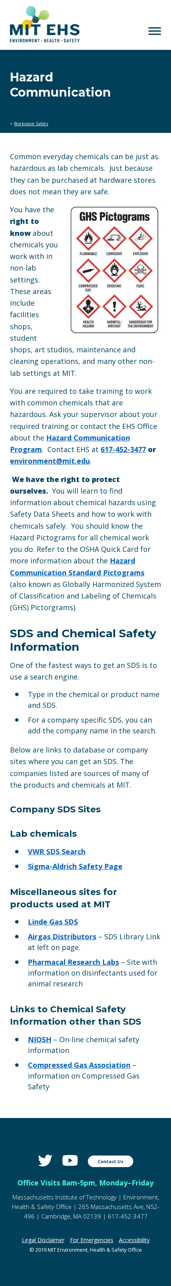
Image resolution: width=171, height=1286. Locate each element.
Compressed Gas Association (79, 1065)
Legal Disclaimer (43, 1240)
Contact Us (110, 1161)
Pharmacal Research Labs (73, 962)
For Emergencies (91, 1240)
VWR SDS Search (57, 851)
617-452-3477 (123, 449)
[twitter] (45, 1160)
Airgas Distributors (62, 936)
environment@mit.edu (50, 461)
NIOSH (39, 1039)
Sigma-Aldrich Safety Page (75, 866)
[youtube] (70, 1160)
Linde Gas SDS (53, 921)
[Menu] (154, 31)
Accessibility (134, 1240)
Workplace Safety (31, 123)
